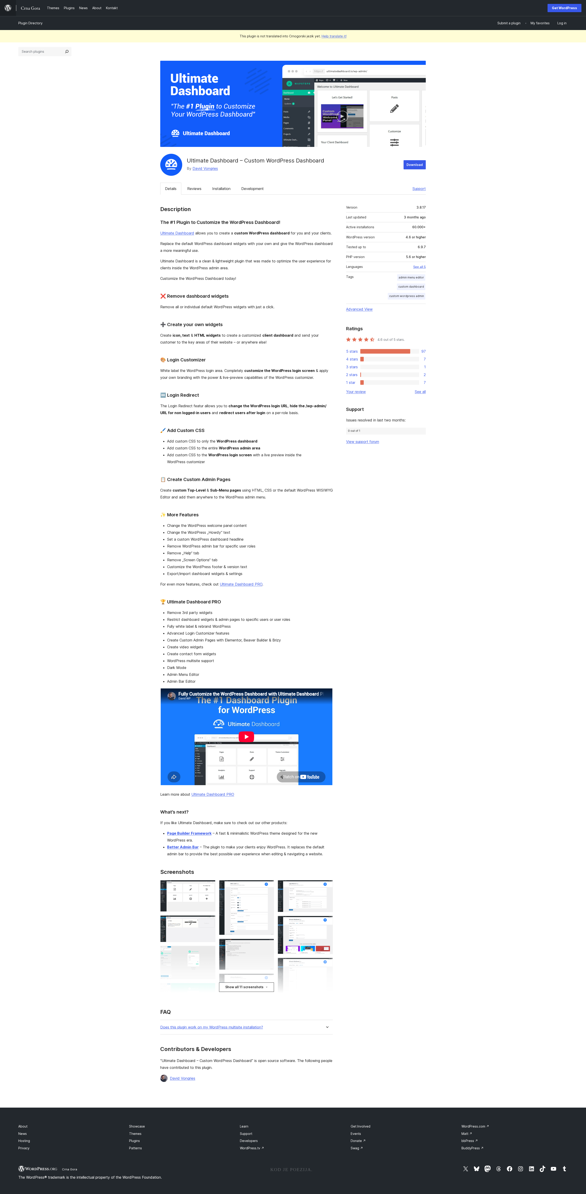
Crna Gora (69, 1169)
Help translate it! (334, 36)
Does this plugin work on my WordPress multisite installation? (211, 1027)
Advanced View (359, 309)
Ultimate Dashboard (177, 233)
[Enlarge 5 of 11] (268, 886)
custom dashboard (411, 286)
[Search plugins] (66, 51)
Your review (356, 391)
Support (419, 188)
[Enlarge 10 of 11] (326, 964)
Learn (244, 1126)
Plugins (134, 1141)
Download (415, 165)
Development (252, 188)
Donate (358, 1141)
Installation (221, 188)
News (22, 1134)
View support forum (362, 441)
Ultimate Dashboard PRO (241, 584)
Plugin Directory (30, 23)
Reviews (194, 188)
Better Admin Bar (183, 847)
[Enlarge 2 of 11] (209, 921)
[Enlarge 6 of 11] (268, 945)
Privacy (24, 1148)
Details (170, 188)
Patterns (135, 1148)
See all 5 (419, 267)
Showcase (137, 1126)
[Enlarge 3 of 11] (209, 952)
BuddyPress (472, 1148)
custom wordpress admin (406, 296)
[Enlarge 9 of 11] (326, 922)
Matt (466, 1134)
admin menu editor (411, 277)
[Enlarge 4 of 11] (209, 989)
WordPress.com (475, 1126)
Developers (249, 1141)
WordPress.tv (252, 1148)
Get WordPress (564, 8)
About (22, 1126)
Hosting (24, 1141)
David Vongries (205, 168)
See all (420, 391)
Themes (135, 1134)
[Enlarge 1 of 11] (209, 886)
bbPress (469, 1141)
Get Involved (360, 1126)
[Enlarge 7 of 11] (268, 979)
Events (356, 1134)
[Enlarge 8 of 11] (326, 886)
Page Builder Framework (189, 833)
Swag (357, 1148)
